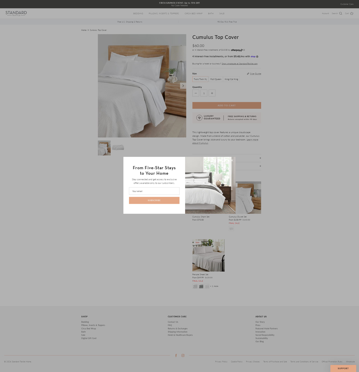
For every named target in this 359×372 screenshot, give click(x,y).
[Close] (232, 160)
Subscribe (154, 200)
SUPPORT (343, 368)
